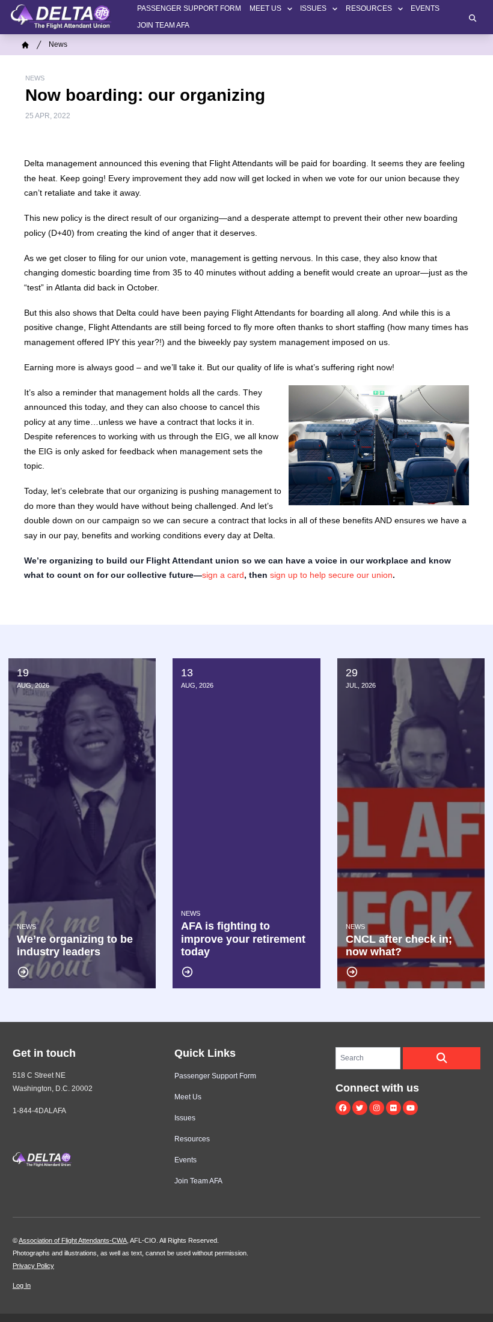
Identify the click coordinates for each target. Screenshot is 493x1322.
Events (425, 8)
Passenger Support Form (189, 8)
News (58, 44)
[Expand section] (290, 9)
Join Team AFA (163, 25)
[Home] (25, 45)
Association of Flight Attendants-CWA (73, 1240)
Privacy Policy (33, 1265)
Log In (22, 1285)
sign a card (223, 575)
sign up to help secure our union (331, 575)
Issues (313, 8)
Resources (369, 8)
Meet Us (265, 8)
